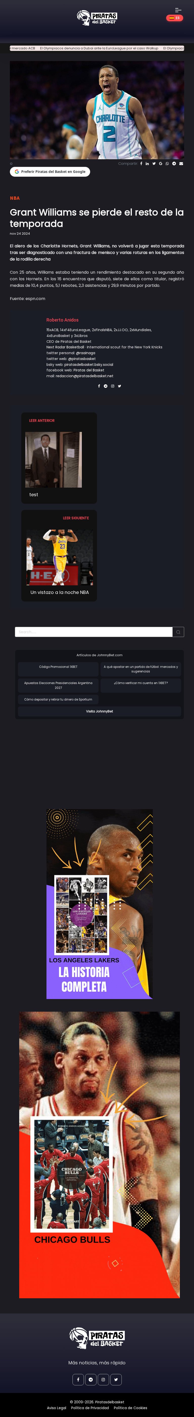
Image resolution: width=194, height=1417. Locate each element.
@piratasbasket (82, 358)
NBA (14, 198)
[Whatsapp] (167, 163)
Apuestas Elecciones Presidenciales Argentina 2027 (58, 685)
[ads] (99, 904)
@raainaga (85, 352)
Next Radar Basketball (65, 347)
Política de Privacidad (90, 1407)
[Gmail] (160, 163)
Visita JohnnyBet (99, 711)
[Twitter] (154, 163)
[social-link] (78, 1379)
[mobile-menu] (181, 10)
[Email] (181, 163)
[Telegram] (174, 163)
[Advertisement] (57, 759)
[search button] (178, 632)
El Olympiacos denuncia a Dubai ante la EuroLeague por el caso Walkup (74, 48)
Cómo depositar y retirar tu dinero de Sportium (58, 699)
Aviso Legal (56, 1407)
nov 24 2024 (20, 233)
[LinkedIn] (147, 163)
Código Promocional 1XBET (58, 667)
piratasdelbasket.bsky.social (88, 364)
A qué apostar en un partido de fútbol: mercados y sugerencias (141, 669)
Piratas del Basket (89, 370)
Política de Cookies (130, 1407)
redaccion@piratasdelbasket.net (84, 375)
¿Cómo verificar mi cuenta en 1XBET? (141, 683)
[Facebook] (141, 163)
